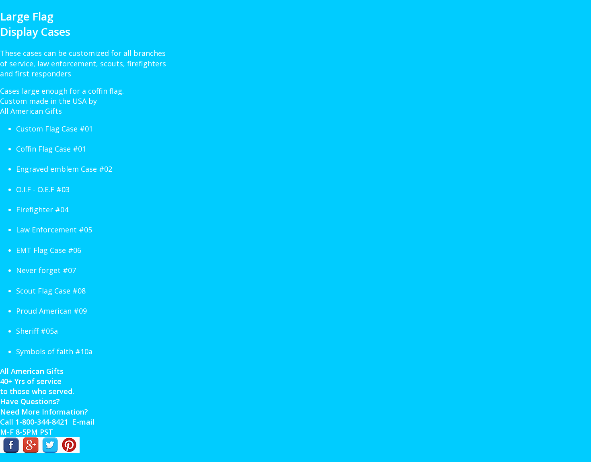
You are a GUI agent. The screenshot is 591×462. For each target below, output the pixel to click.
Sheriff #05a (37, 331)
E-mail (83, 422)
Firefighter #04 (42, 209)
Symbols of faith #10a (54, 351)
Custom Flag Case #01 (54, 128)
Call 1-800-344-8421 (34, 422)
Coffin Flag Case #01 (51, 149)
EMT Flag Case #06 (48, 250)
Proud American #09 (51, 311)
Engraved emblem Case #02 (64, 169)
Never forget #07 (46, 270)
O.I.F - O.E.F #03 (43, 189)
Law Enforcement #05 (54, 229)
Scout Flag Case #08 (51, 291)
